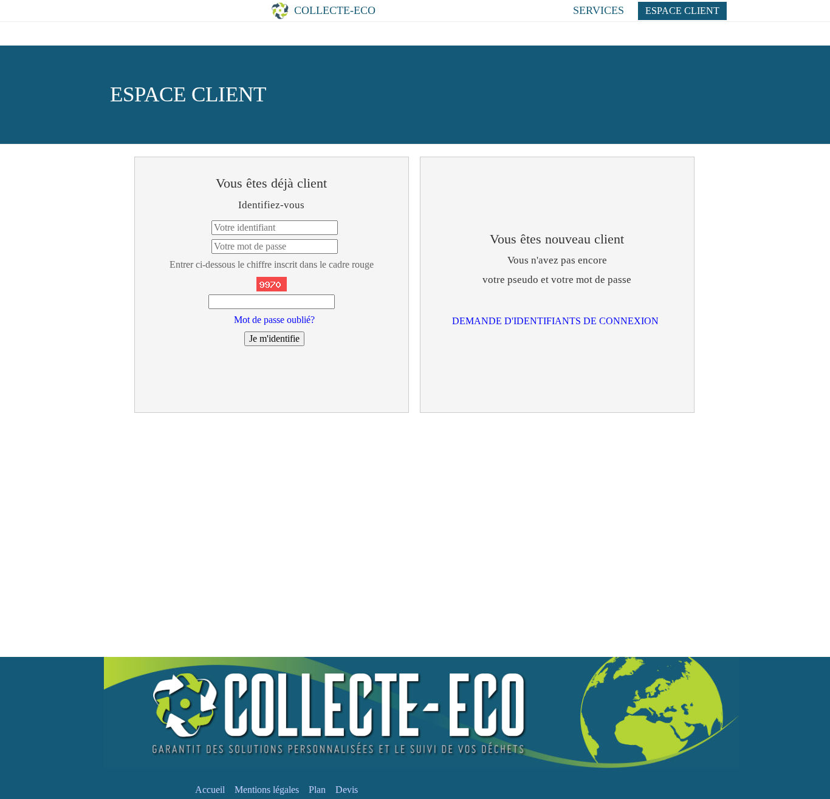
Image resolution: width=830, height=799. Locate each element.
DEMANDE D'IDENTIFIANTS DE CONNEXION (555, 321)
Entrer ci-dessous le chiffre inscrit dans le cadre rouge (272, 264)
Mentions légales (267, 789)
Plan (317, 789)
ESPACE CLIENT (682, 10)
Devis (346, 789)
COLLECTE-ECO (348, 10)
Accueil (210, 789)
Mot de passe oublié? (274, 319)
